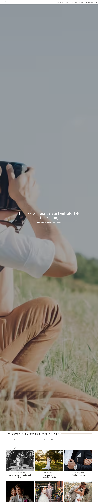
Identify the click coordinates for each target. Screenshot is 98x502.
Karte (53, 439)
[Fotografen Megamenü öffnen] (72, 2)
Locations (60, 2)
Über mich (81, 2)
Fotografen (68, 2)
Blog (75, 2)
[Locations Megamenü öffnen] (63, 2)
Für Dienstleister (90, 2)
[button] (96, 2)
